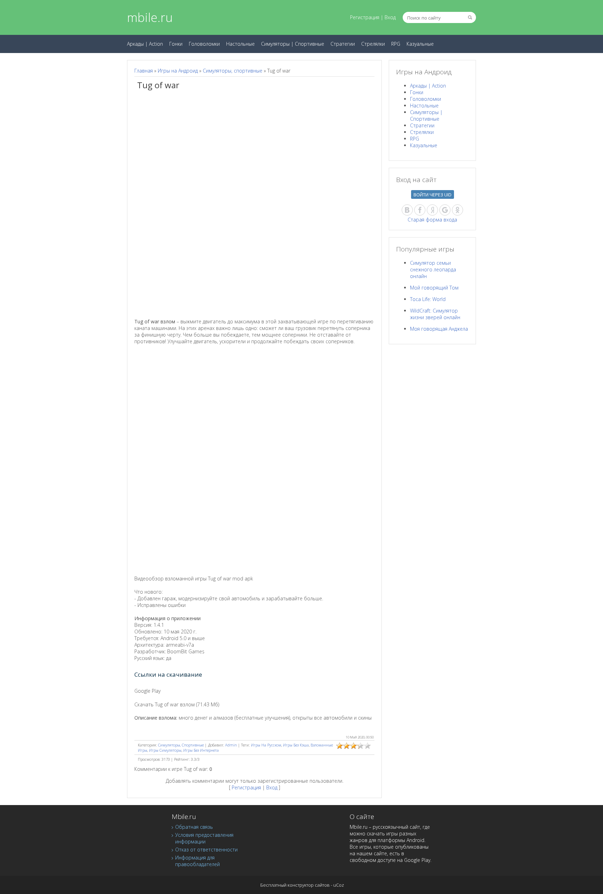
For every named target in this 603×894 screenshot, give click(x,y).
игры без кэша (296, 744)
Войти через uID (433, 194)
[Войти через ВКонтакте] (407, 210)
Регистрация (364, 17)
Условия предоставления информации (204, 838)
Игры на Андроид (178, 70)
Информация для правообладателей (197, 860)
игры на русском (266, 744)
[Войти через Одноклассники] (457, 210)
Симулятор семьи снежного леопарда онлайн (433, 269)
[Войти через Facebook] (420, 210)
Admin (231, 744)
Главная (143, 70)
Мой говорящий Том (434, 287)
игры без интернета (201, 750)
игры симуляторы (165, 750)
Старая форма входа (432, 219)
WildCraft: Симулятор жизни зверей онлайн (435, 314)
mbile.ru (150, 17)
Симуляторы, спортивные (232, 70)
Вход (390, 17)
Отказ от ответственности (206, 849)
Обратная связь (194, 827)
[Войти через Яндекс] (432, 210)
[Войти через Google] (445, 210)
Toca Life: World (428, 299)
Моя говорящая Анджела (439, 328)
